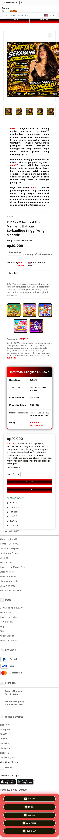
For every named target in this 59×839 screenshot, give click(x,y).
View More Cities (8, 762)
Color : (13, 273)
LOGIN (15, 19)
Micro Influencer (8, 576)
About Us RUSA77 (8, 539)
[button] (50, 35)
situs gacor (5, 748)
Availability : (12, 264)
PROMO (31, 798)
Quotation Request (9, 548)
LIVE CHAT (31, 830)
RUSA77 (14, 128)
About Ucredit (7, 635)
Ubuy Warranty (7, 585)
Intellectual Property (10, 553)
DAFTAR (44, 19)
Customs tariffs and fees (12, 567)
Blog (2, 626)
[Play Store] (25, 782)
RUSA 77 (35, 187)
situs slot (4, 743)
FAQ (2, 631)
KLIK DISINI (11, 358)
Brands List (5, 612)
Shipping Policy (7, 571)
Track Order (6, 562)
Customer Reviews (9, 617)
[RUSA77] (13, 10)
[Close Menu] (3, 11)
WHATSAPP (31, 822)
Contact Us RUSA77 (9, 543)
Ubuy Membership (9, 581)
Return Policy (6, 621)
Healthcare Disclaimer (11, 590)
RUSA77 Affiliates (8, 640)
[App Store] (8, 782)
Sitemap (4, 557)
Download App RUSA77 (11, 607)
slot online (5, 724)
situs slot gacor (8, 757)
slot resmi (5, 753)
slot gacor (5, 729)
